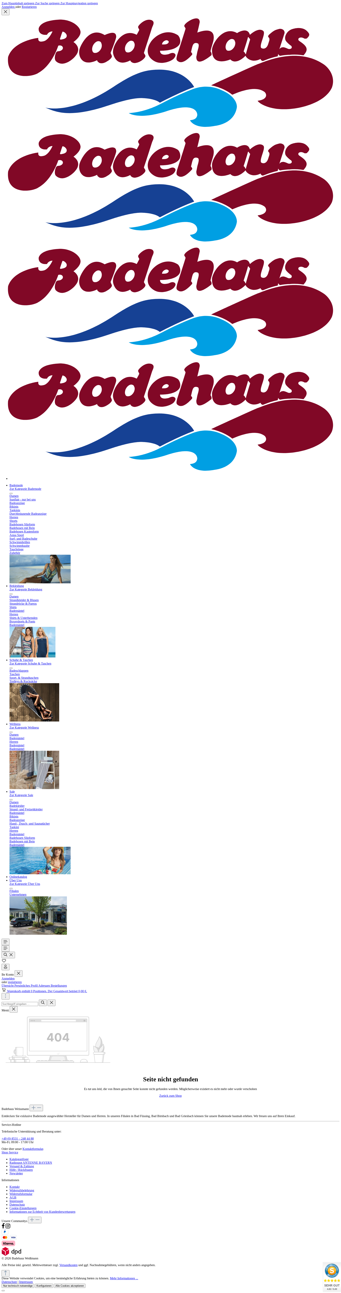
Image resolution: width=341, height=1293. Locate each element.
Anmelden (8, 6)
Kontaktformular (32, 1149)
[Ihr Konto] (5, 967)
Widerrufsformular (20, 1194)
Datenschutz (17, 1204)
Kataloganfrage (19, 1159)
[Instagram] (8, 1227)
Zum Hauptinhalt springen (18, 3)
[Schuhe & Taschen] (34, 720)
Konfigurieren (44, 1285)
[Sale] (40, 873)
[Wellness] (34, 788)
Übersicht (8, 985)
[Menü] (5, 942)
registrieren (15, 982)
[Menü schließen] (11, 493)
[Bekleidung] (32, 656)
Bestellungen (59, 985)
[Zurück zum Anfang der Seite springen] (5, 1273)
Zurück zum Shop (170, 1095)
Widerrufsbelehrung (21, 1190)
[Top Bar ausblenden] (5, 12)
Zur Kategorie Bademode (25, 488)
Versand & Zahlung (21, 1166)
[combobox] (20, 1004)
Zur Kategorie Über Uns (24, 884)
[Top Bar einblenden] (5, 996)
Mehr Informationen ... (124, 1278)
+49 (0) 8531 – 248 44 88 (18, 1138)
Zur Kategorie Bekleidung (25, 589)
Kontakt (14, 1186)
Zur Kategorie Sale (21, 795)
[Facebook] (4, 1227)
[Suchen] (8, 955)
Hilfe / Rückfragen (21, 1169)
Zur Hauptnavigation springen (79, 3)
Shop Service (10, 1152)
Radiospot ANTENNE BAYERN (30, 1162)
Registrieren (29, 6)
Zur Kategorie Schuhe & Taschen (30, 663)
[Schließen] (3, 1290)
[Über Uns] (38, 933)
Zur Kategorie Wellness (24, 727)
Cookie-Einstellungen (23, 1208)
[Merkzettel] (4, 962)
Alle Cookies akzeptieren (69, 1285)
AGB (12, 1197)
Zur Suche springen (47, 3)
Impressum (16, 1201)
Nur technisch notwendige (18, 1285)
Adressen (44, 985)
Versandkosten (68, 1265)
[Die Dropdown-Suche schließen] (51, 1003)
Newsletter (16, 1173)
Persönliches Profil (26, 985)
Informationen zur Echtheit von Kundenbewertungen (42, 1211)
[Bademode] (40, 582)
